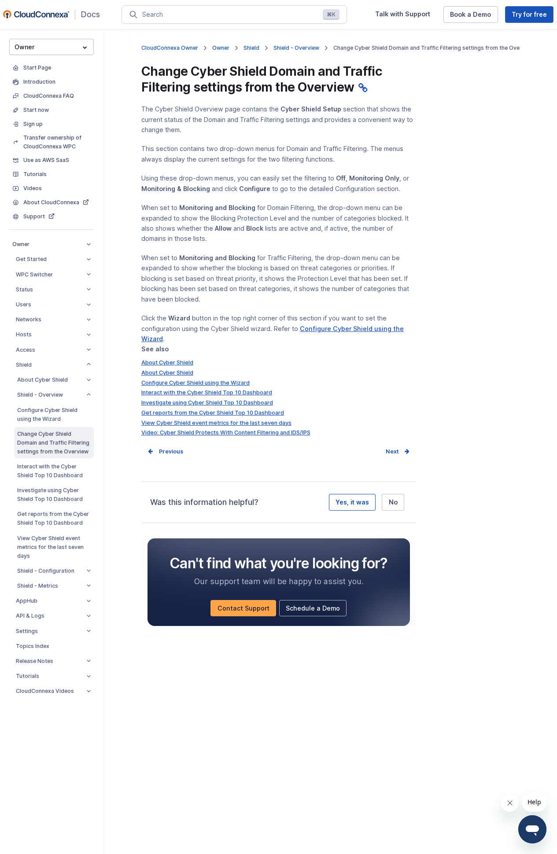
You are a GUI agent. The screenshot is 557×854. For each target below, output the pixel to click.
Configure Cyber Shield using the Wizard (47, 414)
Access (25, 349)
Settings (27, 631)
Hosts (24, 334)
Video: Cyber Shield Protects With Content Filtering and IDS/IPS (225, 432)
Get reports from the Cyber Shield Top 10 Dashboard (53, 518)
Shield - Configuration (45, 570)
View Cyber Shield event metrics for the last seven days (50, 547)
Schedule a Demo (316, 610)
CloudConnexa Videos (45, 691)
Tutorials (27, 676)
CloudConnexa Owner (169, 47)
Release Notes (34, 661)
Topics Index (32, 646)
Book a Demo (474, 16)
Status (24, 289)
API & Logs (30, 615)
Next (392, 451)
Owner (21, 244)
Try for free (532, 16)
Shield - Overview (40, 394)
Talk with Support (405, 16)
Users (23, 304)
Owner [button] (24, 47)
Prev (165, 451)
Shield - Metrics (37, 585)
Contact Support (247, 610)
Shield (24, 364)
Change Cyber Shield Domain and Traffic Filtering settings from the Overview (53, 443)
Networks (28, 319)
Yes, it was (352, 502)
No (393, 502)
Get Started (31, 259)
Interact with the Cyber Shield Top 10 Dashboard (50, 471)
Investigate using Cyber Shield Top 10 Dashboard (50, 494)
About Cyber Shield (42, 379)
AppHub (26, 600)
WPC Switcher (34, 274)
